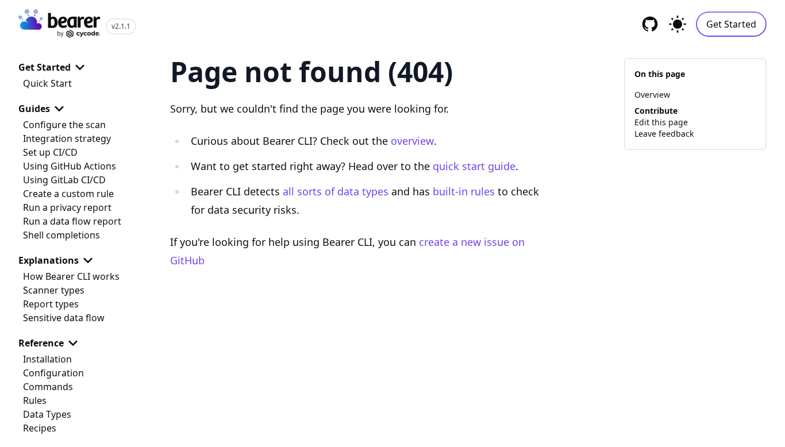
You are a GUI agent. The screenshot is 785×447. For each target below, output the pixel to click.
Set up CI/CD (50, 152)
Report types (51, 304)
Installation (47, 359)
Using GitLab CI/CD (64, 180)
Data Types (47, 414)
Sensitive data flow (64, 317)
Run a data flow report (72, 221)
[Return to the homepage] (59, 24)
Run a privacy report (67, 207)
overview (412, 141)
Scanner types (53, 290)
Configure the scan (64, 124)
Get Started (731, 24)
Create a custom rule (68, 193)
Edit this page (661, 122)
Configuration (53, 373)
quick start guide (474, 166)
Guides (34, 108)
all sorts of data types (335, 191)
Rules (35, 400)
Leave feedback (664, 133)
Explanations (48, 260)
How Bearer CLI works (71, 276)
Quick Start (47, 83)
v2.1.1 (120, 26)
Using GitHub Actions (69, 166)
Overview (652, 94)
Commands (48, 386)
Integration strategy (67, 138)
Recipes (39, 428)
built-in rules (464, 191)
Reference (41, 343)
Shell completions (61, 235)
